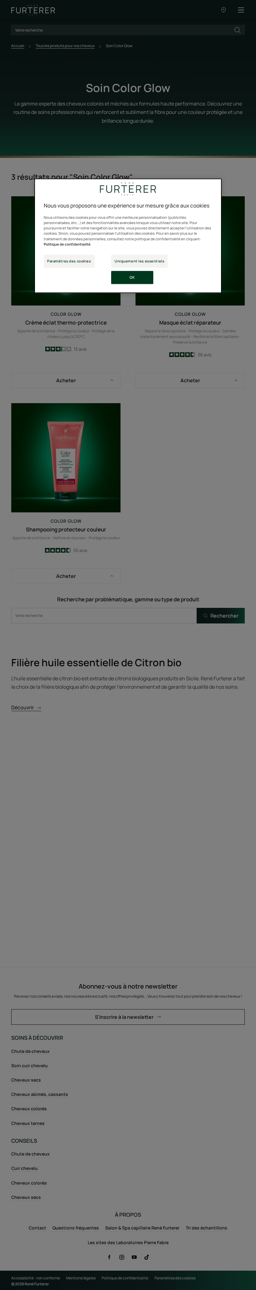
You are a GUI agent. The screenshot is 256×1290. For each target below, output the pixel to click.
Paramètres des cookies (69, 261)
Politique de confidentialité (67, 244)
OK (132, 277)
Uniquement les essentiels (139, 261)
